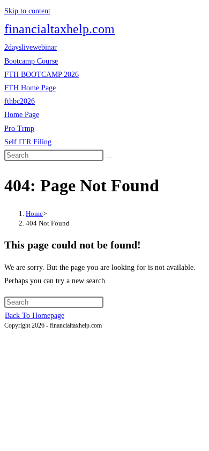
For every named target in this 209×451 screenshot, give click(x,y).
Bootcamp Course (31, 61)
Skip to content (27, 11)
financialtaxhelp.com (59, 29)
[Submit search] (109, 158)
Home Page (21, 115)
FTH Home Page (30, 88)
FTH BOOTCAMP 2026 (41, 75)
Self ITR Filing (27, 142)
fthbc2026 (19, 101)
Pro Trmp (19, 129)
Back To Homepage (34, 316)
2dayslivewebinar (30, 47)
